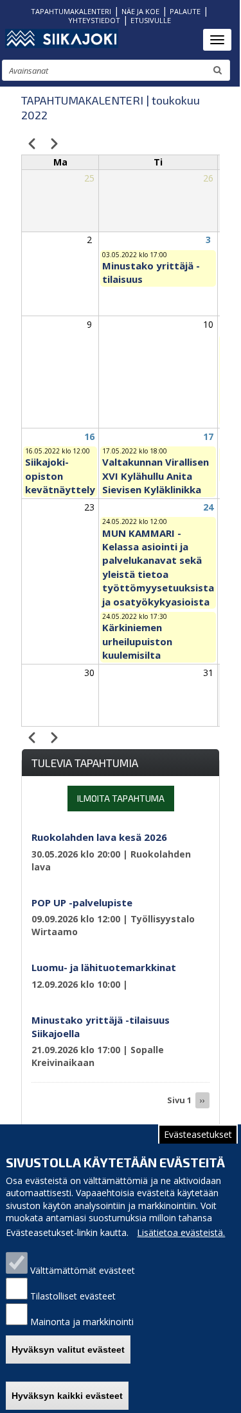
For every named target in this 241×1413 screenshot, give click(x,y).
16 (89, 436)
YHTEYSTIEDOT (94, 20)
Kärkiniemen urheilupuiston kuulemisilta (137, 641)
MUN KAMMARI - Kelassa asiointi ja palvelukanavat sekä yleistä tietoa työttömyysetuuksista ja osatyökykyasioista (158, 567)
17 (208, 436)
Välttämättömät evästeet (82, 1270)
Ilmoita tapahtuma (121, 798)
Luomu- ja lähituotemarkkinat (103, 967)
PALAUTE (185, 11)
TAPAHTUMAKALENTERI (71, 11)
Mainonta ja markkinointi (82, 1322)
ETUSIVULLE (150, 20)
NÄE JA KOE (140, 11)
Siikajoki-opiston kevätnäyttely (60, 475)
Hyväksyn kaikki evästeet (67, 1396)
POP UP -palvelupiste (81, 902)
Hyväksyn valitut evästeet (68, 1349)
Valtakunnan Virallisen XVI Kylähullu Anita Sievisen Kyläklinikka (155, 475)
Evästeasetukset (198, 1134)
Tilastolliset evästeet (73, 1296)
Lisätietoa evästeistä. (181, 1232)
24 (208, 507)
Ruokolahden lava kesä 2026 (99, 837)
